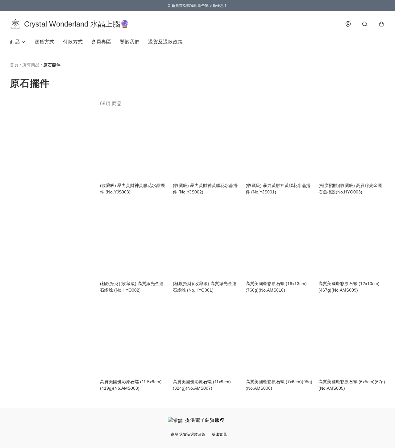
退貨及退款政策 (165, 41)
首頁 (14, 64)
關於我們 (129, 41)
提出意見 (219, 434)
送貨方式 (44, 41)
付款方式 (73, 41)
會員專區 (101, 41)
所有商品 (31, 64)
